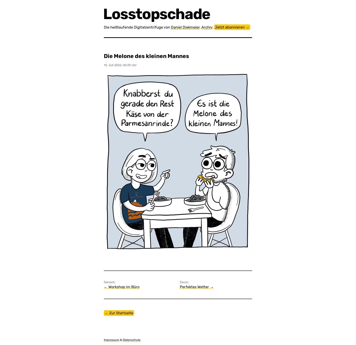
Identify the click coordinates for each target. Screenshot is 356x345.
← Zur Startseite (119, 313)
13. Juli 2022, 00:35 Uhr (120, 65)
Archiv (206, 27)
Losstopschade (157, 14)
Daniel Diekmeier (185, 27)
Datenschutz (132, 340)
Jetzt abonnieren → (232, 27)
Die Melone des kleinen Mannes (146, 56)
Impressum (111, 340)
